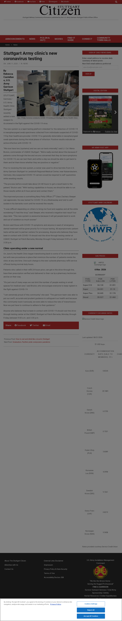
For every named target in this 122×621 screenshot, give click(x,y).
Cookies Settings (91, 604)
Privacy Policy (55, 604)
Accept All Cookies (91, 616)
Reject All (90, 610)
